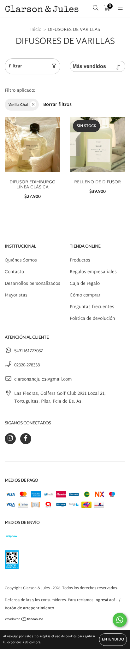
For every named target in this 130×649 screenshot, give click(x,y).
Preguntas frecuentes (92, 307)
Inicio (35, 30)
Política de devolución (92, 319)
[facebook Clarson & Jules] (25, 438)
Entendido (113, 639)
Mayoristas (16, 295)
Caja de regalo (85, 284)
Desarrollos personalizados (32, 284)
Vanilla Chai (18, 104)
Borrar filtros (57, 105)
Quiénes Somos (21, 260)
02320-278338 (27, 365)
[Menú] (120, 8)
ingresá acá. (105, 600)
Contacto (14, 272)
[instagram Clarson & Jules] (10, 438)
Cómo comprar (85, 295)
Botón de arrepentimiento (29, 608)
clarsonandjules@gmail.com (43, 379)
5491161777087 (28, 351)
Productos (80, 260)
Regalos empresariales (93, 272)
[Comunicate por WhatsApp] (120, 620)
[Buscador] (95, 8)
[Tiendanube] (24, 620)
